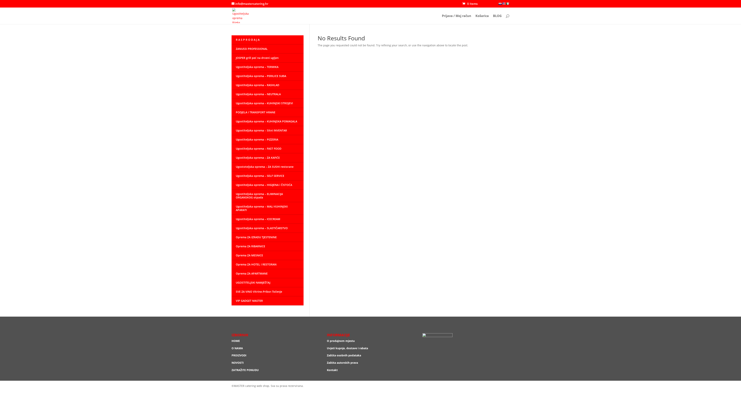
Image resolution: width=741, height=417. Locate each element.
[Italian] (507, 3)
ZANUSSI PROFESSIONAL (252, 49)
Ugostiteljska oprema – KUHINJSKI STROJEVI (264, 103)
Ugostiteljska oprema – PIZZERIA (257, 139)
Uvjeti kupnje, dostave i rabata (347, 348)
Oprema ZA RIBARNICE (250, 246)
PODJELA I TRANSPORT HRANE (255, 112)
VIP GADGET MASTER (249, 301)
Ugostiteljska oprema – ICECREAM (258, 219)
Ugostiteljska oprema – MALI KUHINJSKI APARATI (262, 208)
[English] (504, 3)
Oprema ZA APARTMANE (252, 273)
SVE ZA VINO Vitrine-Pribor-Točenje (259, 291)
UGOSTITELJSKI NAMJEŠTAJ (253, 282)
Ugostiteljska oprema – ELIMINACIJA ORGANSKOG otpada (259, 195)
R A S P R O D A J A (248, 40)
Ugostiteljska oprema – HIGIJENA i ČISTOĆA (264, 185)
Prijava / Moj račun (456, 16)
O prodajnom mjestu (341, 341)
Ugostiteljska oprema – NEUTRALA (258, 94)
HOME (236, 341)
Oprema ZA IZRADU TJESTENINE (256, 237)
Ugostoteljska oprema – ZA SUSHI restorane (265, 167)
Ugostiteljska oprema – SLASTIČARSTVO (262, 228)
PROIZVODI (239, 355)
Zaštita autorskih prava (342, 362)
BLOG (497, 16)
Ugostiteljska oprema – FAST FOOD (258, 148)
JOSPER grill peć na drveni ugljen (257, 58)
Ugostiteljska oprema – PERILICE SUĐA (261, 76)
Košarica (482, 16)
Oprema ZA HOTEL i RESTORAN (256, 264)
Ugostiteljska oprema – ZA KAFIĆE (258, 157)
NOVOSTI (238, 362)
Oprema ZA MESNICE (249, 255)
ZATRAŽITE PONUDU (245, 370)
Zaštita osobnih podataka (344, 355)
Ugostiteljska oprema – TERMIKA (257, 67)
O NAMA (237, 348)
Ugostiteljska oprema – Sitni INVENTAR (261, 130)
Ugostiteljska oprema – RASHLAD (257, 85)
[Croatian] (500, 3)
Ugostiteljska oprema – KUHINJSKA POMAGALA (266, 121)
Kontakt (332, 370)
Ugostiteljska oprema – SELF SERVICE (260, 176)
